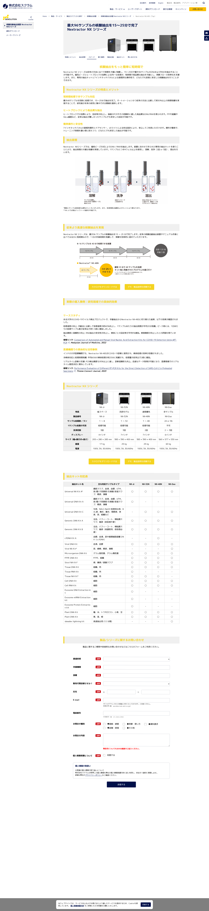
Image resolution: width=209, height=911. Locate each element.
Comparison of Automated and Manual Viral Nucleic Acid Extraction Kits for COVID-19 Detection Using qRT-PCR (120, 341)
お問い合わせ (198, 9)
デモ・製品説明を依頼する (139, 287)
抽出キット (121, 57)
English (160, 3)
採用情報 (152, 3)
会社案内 (143, 3)
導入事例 (101, 57)
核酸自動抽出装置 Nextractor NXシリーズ (19, 25)
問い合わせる (132, 57)
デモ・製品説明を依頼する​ (139, 461)
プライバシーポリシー (93, 775)
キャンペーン (180, 9)
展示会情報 (167, 9)
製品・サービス (116, 9)
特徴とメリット (70, 57)
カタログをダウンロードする (104, 287)
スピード (92, 57)
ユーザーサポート (135, 9)
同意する (145, 904)
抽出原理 (82, 57)
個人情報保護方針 (77, 906)
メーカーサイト (12, 35)
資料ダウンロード (153, 9)
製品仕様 (110, 57)
